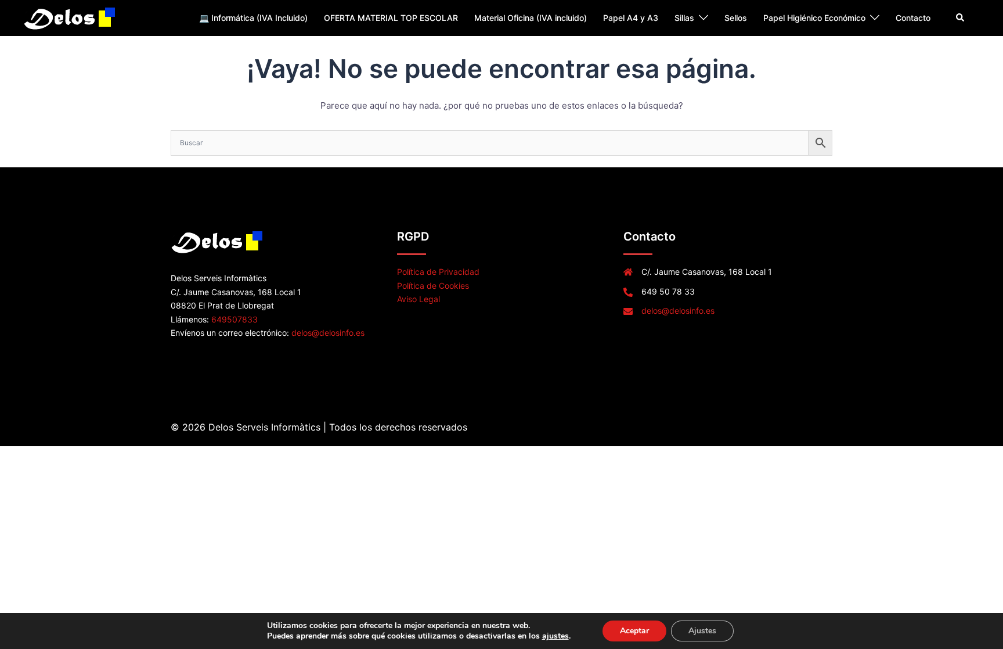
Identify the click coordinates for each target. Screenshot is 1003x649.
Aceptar (634, 630)
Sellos (735, 18)
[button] (960, 18)
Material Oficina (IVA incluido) (530, 18)
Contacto (913, 18)
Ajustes (702, 630)
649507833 (234, 319)
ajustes (555, 636)
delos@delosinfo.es (328, 333)
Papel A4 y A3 (630, 18)
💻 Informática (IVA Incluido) (253, 18)
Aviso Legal (418, 299)
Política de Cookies (433, 286)
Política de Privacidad (438, 272)
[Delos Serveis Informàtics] (70, 17)
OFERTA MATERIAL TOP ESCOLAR (391, 18)
